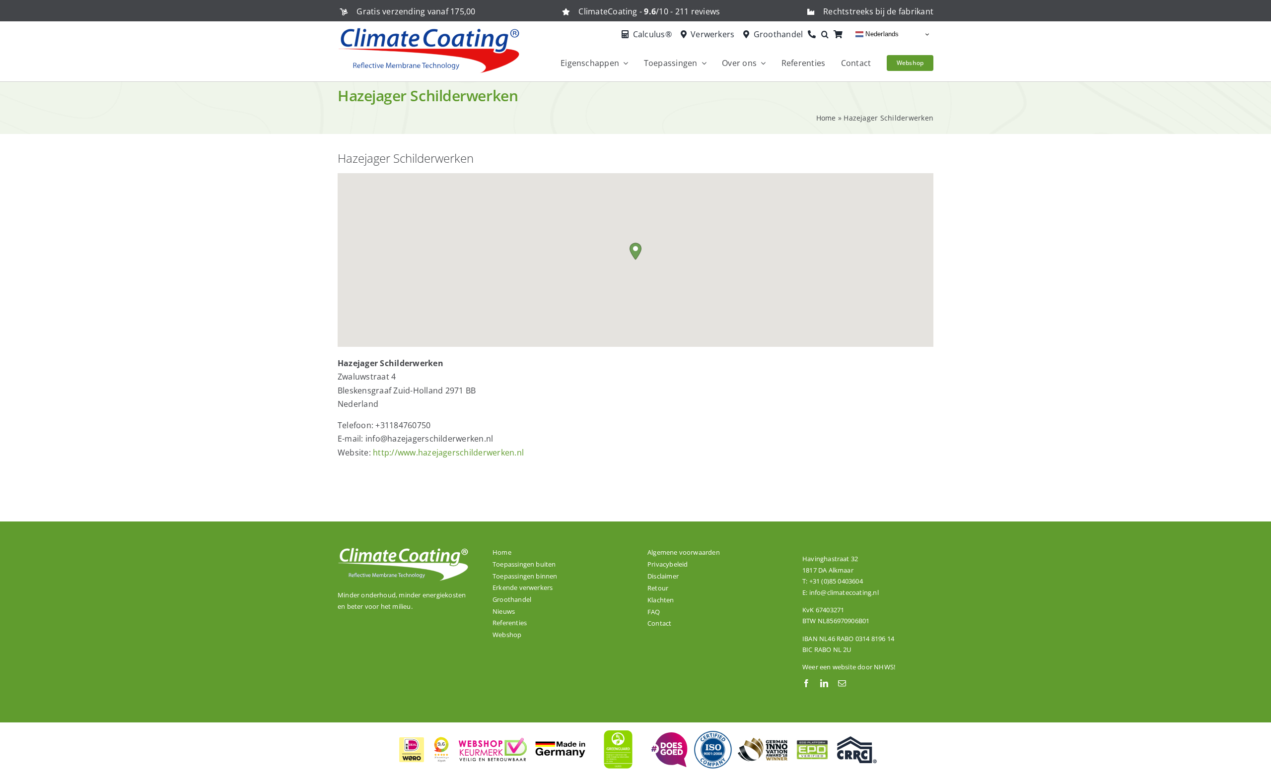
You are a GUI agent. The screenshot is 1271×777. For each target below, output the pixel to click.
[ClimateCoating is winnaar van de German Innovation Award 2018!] (762, 741)
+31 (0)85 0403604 (836, 581)
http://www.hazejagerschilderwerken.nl (448, 452)
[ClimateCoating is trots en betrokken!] (668, 736)
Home (826, 118)
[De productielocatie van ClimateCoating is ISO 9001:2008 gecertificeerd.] (713, 733)
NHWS (884, 666)
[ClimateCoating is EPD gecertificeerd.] (812, 739)
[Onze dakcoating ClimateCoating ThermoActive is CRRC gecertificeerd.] (857, 740)
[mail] (842, 683)
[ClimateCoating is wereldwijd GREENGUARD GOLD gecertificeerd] (618, 728)
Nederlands (881, 34)
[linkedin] (824, 683)
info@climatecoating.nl (844, 592)
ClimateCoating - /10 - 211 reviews (649, 11)
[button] (827, 35)
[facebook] (806, 683)
